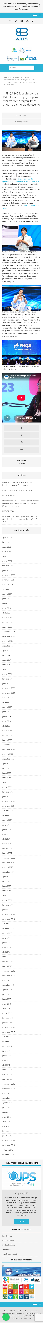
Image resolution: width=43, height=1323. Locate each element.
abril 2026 (6, 556)
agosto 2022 (7, 763)
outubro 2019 (7, 924)
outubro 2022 (7, 754)
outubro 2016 (7, 1093)
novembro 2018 (8, 975)
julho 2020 (6, 881)
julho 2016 (6, 1107)
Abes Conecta (7, 1249)
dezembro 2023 (8, 688)
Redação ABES (22, 122)
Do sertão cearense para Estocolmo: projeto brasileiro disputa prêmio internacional (19, 483)
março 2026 (7, 561)
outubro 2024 (7, 641)
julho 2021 (6, 825)
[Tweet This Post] (21, 435)
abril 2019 (6, 952)
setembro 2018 (8, 985)
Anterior (21, 460)
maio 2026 (6, 551)
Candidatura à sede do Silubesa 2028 (17, 490)
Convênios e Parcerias (10, 1254)
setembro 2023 (8, 702)
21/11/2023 (22, 115)
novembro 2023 (8, 693)
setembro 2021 (8, 815)
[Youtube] (27, 21)
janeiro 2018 (7, 1023)
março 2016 (7, 1126)
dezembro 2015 (8, 1140)
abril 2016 (6, 1121)
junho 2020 (6, 886)
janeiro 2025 (7, 627)
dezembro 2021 (8, 801)
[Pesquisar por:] (21, 67)
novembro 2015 (8, 1145)
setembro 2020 (8, 872)
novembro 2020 (8, 862)
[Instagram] (21, 21)
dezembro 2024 (8, 632)
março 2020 (7, 900)
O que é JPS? (21, 1193)
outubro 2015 (7, 1150)
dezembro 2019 (8, 914)
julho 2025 (6, 599)
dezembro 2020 (8, 858)
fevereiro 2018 (7, 1018)
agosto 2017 (7, 1046)
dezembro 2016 (8, 1084)
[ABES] (21, 34)
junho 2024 (6, 660)
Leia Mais (21, 1221)
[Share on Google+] (21, 450)
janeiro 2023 (7, 740)
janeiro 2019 (7, 966)
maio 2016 (6, 1117)
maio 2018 (6, 1004)
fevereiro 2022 (7, 792)
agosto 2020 (7, 877)
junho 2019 (6, 943)
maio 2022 (6, 778)
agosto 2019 (7, 933)
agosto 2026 (7, 537)
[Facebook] (10, 21)
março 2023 (7, 730)
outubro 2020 (7, 867)
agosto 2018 (7, 990)
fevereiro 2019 (7, 961)
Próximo (21, 463)
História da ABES (8, 1240)
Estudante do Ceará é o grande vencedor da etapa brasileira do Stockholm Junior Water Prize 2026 (21, 519)
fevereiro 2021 (7, 848)
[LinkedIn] (33, 21)
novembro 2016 (8, 1089)
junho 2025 (6, 603)
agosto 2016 (7, 1103)
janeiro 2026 (7, 570)
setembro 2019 (8, 928)
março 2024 (7, 674)
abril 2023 (6, 726)
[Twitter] (15, 21)
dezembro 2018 (8, 971)
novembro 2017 (8, 1032)
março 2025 (7, 617)
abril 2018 (6, 1008)
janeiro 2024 (7, 683)
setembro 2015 (8, 1154)
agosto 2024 (7, 650)
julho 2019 (6, 938)
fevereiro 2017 (7, 1074)
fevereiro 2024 (7, 679)
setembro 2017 (8, 1041)
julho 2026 (6, 542)
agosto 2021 (7, 820)
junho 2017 (6, 1056)
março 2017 (7, 1070)
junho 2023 (6, 716)
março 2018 (7, 1013)
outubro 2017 (7, 1037)
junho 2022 (6, 773)
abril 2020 (6, 895)
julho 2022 (6, 768)
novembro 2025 (8, 580)
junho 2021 (6, 829)
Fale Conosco (7, 1236)
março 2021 (7, 843)
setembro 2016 (8, 1098)
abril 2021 (6, 839)
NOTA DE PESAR (8, 495)
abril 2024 (6, 669)
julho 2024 (6, 655)
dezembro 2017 (8, 1027)
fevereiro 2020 (7, 905)
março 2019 (7, 957)
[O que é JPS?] (21, 1188)
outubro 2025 (7, 584)
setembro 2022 (8, 759)
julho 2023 (6, 712)
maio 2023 (6, 721)
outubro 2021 (7, 811)
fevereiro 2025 (7, 622)
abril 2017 (6, 1065)
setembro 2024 (8, 646)
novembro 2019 (8, 919)
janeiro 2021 (7, 853)
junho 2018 (6, 999)
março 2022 (7, 787)
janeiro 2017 (7, 1079)
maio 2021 (6, 834)
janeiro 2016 (7, 1136)
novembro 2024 (8, 636)
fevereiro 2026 (7, 566)
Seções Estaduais (8, 1245)
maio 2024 (6, 665)
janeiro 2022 (7, 796)
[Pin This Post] (21, 442)
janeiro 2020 (7, 910)
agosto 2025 (7, 594)
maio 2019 (6, 947)
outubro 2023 (7, 697)
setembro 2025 (8, 589)
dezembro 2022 (8, 745)
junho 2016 (6, 1112)
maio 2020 (6, 891)
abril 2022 (6, 782)
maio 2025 (6, 608)
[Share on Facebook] (21, 428)
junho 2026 (6, 547)
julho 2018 (6, 994)
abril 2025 (6, 613)
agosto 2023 (7, 707)
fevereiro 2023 (7, 735)
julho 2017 (6, 1051)
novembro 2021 (8, 806)
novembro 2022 (8, 749)
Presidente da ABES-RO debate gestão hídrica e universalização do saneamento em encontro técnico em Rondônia (20, 503)
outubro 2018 (7, 980)
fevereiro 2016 (7, 1131)
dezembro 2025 (8, 575)
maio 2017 (6, 1060)
